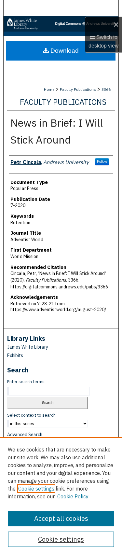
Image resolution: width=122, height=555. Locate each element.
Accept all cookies (61, 518)
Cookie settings (36, 488)
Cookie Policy (72, 496)
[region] (61, 496)
